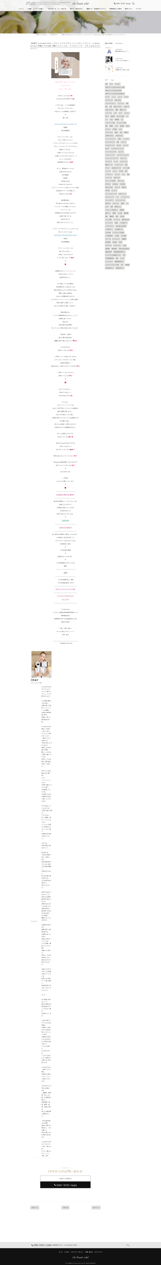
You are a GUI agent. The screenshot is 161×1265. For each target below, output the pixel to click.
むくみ (107, 206)
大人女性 (122, 216)
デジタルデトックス (110, 145)
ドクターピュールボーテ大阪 (112, 264)
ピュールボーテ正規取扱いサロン (113, 255)
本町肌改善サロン (120, 268)
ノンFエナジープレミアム (123, 155)
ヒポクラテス (108, 245)
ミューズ (116, 161)
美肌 (117, 216)
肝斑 (117, 258)
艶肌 (106, 126)
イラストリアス (123, 161)
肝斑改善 (127, 264)
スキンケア (117, 187)
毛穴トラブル (121, 180)
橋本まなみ (108, 203)
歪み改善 (122, 126)
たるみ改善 (108, 232)
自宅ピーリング (122, 193)
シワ (106, 119)
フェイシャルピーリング (111, 193)
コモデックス (116, 203)
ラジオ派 (120, 213)
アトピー (107, 168)
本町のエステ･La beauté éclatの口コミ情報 (114, 87)
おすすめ (119, 145)
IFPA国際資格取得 (109, 258)
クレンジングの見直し (110, 180)
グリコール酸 (126, 168)
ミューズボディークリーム (117, 148)
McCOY (107, 148)
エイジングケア (109, 222)
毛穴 (106, 106)
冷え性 (124, 245)
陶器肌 (111, 126)
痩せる (127, 126)
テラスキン (126, 113)
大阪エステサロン (109, 109)
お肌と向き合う (119, 135)
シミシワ (115, 171)
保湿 (126, 164)
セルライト (123, 142)
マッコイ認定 (108, 219)
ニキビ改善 (123, 235)
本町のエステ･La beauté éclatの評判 (113, 90)
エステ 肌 (108, 239)
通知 (128, 174)
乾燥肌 (122, 203)
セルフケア (120, 151)
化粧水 (116, 132)
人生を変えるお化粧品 (121, 226)
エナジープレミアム (110, 142)
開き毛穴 (124, 187)
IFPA (124, 255)
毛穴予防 (107, 190)
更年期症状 (108, 242)
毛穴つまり (108, 184)
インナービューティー (110, 138)
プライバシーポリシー (110, 103)
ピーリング (114, 190)
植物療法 (124, 239)
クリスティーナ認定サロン (111, 210)
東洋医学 (115, 242)
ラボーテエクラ (109, 100)
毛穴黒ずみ (115, 184)
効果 (127, 103)
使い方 (107, 116)
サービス (107, 97)
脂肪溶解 (126, 213)
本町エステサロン (118, 106)
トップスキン (126, 138)
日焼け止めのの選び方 (124, 248)
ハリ (127, 203)
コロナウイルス (109, 132)
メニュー (114, 97)
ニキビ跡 (121, 171)
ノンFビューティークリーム (111, 158)
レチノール (108, 171)
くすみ (116, 126)
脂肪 (106, 216)
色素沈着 (117, 119)
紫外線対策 (114, 248)
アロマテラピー (117, 245)
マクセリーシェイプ (110, 155)
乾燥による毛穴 (109, 187)
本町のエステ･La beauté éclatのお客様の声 (114, 93)
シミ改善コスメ (123, 222)
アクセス (126, 97)
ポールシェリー (116, 239)
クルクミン (117, 174)
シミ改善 (117, 235)
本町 (106, 84)
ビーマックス (117, 219)
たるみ (111, 119)
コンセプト (117, 84)
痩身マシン (108, 213)
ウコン (123, 174)
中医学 (120, 242)
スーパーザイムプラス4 (110, 151)
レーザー (122, 258)
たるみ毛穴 (122, 184)
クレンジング (108, 177)
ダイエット (108, 129)
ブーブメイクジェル (120, 200)
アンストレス (108, 161)
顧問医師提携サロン (119, 261)
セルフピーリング (109, 197)
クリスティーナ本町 (121, 122)
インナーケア (108, 113)
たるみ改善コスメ (119, 229)
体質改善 (122, 210)
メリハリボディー (109, 200)
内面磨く (126, 132)
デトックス (125, 145)
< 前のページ (34, 1207)
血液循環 (107, 248)
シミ (127, 116)
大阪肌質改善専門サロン (119, 251)
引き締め (115, 129)
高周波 (114, 213)
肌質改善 (113, 116)
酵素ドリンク (123, 109)
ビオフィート (123, 158)
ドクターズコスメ (109, 226)
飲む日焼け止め (125, 219)
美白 (126, 171)
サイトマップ (98, 1252)
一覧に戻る (65, 1207)
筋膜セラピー (118, 206)
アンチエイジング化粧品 (118, 232)
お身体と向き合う (109, 135)
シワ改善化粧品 (109, 235)
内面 (121, 132)
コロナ (120, 129)
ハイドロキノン (109, 174)
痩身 (118, 142)
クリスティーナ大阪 (110, 122)
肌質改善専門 (108, 251)
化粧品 (116, 222)
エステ (111, 84)
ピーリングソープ (125, 197)
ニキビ (115, 113)
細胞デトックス (109, 164)
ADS (122, 264)
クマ (122, 119)
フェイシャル (121, 103)
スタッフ (120, 97)
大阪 (111, 106)
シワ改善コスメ (109, 229)
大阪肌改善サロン (109, 268)
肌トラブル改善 (120, 116)
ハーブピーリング (119, 164)
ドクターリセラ (109, 261)
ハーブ (117, 197)
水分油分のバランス (116, 168)
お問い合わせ (118, 100)
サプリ (120, 113)
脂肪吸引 (112, 216)
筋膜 (112, 206)
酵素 (117, 109)
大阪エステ (126, 106)
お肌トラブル (117, 177)
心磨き (119, 138)
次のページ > (96, 1207)
